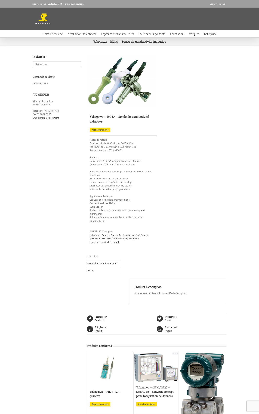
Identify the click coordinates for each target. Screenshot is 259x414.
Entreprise (210, 34)
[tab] (103, 256)
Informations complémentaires (102, 263)
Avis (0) (90, 270)
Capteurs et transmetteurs (117, 34)
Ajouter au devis (100, 129)
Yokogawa (133, 238)
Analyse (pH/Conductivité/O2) (125, 235)
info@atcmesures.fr (74, 3)
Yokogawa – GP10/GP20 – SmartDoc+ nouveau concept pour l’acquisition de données (155, 392)
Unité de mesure (52, 34)
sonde (117, 242)
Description (92, 256)
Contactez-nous (217, 3)
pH (126, 238)
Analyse (106, 235)
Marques (194, 34)
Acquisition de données (82, 34)
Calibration (177, 34)
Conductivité (118, 238)
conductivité (107, 242)
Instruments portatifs (152, 34)
